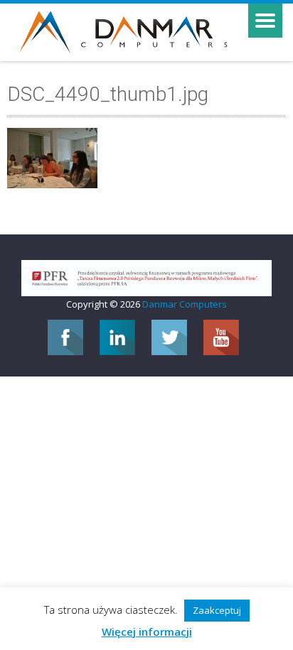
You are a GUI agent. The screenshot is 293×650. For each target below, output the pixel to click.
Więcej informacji (147, 631)
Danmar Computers (184, 304)
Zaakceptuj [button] (217, 610)
